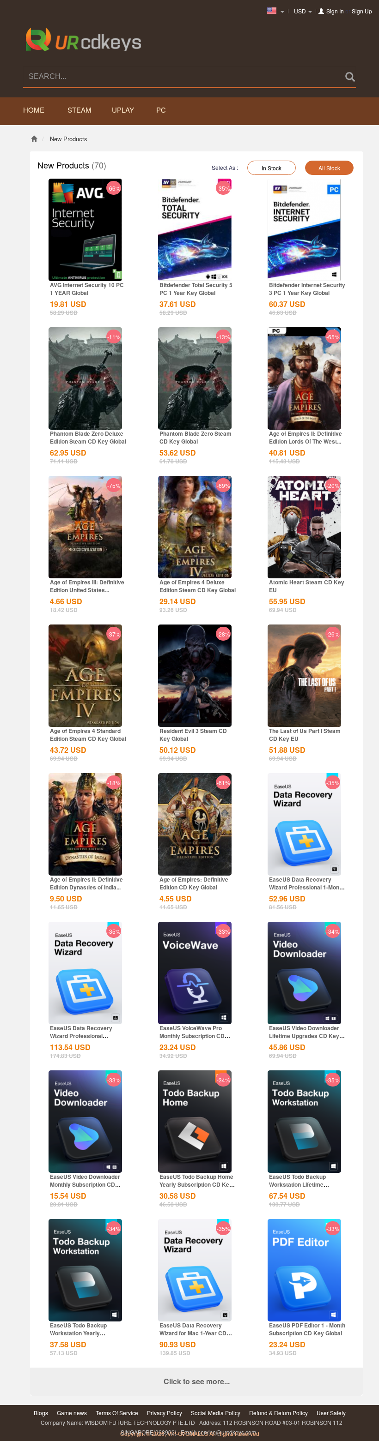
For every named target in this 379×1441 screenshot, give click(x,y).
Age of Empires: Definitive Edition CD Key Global (193, 883)
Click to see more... (197, 1381)
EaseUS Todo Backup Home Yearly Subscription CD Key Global (196, 1184)
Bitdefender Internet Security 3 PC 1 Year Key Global (307, 289)
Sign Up (362, 11)
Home (33, 109)
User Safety (331, 1413)
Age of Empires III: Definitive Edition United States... (87, 586)
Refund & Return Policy (278, 1413)
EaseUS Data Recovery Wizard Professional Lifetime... (81, 1036)
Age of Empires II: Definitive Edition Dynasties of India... (86, 883)
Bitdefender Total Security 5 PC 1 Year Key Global (195, 289)
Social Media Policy (215, 1413)
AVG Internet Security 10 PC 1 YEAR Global (87, 289)
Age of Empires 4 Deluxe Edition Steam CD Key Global (197, 586)
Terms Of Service (117, 1413)
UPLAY (123, 109)
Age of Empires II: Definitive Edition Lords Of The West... (305, 437)
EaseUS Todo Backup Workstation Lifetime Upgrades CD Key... (297, 1184)
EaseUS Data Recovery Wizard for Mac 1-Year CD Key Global (192, 1333)
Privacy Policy (164, 1413)
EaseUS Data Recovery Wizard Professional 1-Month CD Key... (306, 887)
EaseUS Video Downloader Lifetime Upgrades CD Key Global (304, 1036)
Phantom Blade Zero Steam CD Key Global (195, 437)
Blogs (41, 1413)
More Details (85, 273)
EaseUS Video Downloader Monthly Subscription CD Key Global (85, 1184)
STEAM (79, 109)
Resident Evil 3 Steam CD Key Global (193, 735)
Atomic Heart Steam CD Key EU (306, 586)
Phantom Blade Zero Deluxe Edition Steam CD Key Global (88, 437)
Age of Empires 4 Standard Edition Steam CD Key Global (88, 735)
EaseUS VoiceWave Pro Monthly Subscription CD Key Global (192, 1036)
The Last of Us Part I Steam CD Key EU (305, 735)
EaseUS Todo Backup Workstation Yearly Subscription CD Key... (79, 1333)
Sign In (335, 11)
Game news (72, 1413)
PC (161, 109)
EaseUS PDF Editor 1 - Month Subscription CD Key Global (307, 1329)
